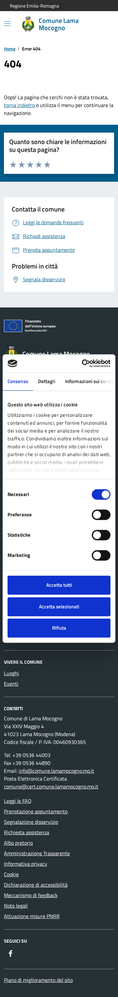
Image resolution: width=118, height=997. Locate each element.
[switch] (101, 514)
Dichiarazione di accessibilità (36, 885)
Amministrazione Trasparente (37, 853)
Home (9, 48)
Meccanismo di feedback (31, 895)
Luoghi (11, 673)
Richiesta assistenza (26, 832)
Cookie (11, 874)
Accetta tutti (59, 585)
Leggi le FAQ (17, 801)
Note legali (16, 906)
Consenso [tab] (18, 381)
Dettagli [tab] (46, 381)
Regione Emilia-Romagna (34, 5)
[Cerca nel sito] (100, 24)
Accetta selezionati (59, 606)
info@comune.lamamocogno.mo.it (56, 771)
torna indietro (19, 105)
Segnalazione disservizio (31, 822)
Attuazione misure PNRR (32, 916)
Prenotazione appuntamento (36, 811)
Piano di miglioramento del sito (38, 980)
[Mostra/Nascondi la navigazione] (7, 24)
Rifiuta (59, 628)
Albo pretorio (18, 843)
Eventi (11, 684)
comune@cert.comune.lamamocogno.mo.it (51, 786)
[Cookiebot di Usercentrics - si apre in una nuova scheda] (83, 363)
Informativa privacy (25, 864)
